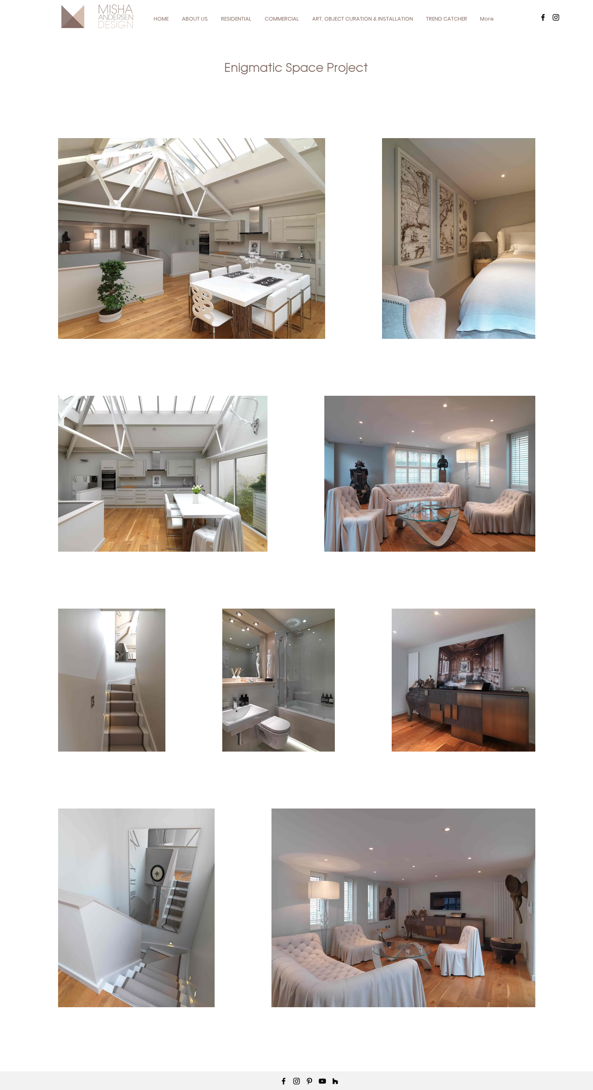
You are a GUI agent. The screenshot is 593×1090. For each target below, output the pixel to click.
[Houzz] (335, 1081)
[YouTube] (322, 1081)
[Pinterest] (309, 1081)
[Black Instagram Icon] (555, 17)
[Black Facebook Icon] (543, 17)
